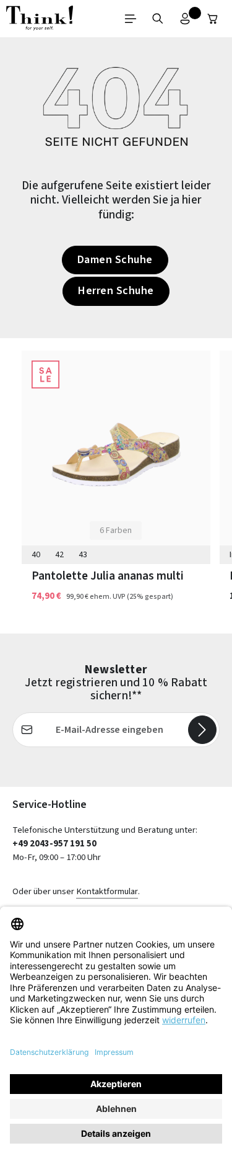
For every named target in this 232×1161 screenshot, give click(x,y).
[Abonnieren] (202, 729)
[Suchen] (157, 18)
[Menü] (130, 18)
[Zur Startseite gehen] (39, 19)
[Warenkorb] (213, 18)
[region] (116, 486)
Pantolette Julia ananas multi (108, 575)
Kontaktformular (107, 891)
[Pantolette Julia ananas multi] (116, 454)
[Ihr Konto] (185, 18)
